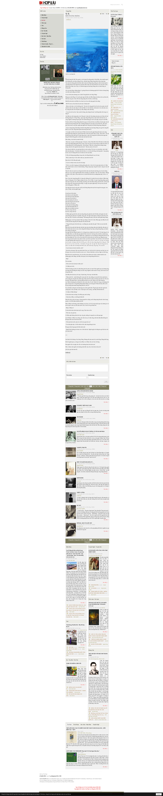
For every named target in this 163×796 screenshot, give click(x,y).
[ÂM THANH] (71, 420)
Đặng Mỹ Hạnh (80, 394)
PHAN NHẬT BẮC (72, 688)
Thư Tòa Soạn (114, 11)
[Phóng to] (68, 14)
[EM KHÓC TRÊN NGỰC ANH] (71, 408)
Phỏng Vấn (91, 650)
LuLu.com (60, 96)
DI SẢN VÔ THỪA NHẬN (96, 644)
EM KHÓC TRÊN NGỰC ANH (84, 405)
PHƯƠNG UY (80, 526)
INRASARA (42, 57)
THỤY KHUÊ (71, 611)
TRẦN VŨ (96, 719)
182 (88, 386)
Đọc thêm (106, 402)
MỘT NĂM (71, 647)
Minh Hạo (103, 607)
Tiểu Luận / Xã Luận (94, 599)
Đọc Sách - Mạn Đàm (86, 724)
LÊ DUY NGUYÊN (119, 69)
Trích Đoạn (76, 724)
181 (85, 386)
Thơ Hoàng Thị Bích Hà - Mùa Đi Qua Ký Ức (75, 625)
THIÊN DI (79, 420)
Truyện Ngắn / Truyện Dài (95, 547)
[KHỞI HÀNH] (71, 483)
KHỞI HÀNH (80, 478)
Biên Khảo (68, 547)
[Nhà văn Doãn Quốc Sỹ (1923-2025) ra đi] (117, 222)
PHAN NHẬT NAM (102, 719)
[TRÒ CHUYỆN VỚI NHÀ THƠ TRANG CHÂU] (94, 667)
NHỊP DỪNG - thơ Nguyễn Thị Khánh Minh (116, 109)
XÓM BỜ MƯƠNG (95, 584)
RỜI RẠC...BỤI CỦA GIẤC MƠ (84, 523)
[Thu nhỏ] (66, 14)
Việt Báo (117, 227)
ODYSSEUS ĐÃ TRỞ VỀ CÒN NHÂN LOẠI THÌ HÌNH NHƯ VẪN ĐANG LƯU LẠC (97, 604)
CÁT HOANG (94, 588)
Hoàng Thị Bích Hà (83, 630)
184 (93, 386)
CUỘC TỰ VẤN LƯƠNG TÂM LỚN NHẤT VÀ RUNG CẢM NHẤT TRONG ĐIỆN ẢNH (98, 636)
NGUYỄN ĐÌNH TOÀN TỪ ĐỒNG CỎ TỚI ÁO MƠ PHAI (90, 431)
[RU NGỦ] (71, 512)
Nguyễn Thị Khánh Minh (118, 110)
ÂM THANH (80, 417)
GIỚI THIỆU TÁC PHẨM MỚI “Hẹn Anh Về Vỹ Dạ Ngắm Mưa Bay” (82, 751)
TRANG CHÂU (101, 658)
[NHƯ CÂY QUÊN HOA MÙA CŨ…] (71, 468)
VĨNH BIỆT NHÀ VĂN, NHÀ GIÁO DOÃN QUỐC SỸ (117, 135)
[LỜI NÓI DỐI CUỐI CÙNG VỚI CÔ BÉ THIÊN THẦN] (94, 563)
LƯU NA (79, 481)
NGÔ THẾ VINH (80, 434)
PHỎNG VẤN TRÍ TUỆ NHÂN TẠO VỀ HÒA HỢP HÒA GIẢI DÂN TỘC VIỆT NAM (98, 710)
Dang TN (114, 117)
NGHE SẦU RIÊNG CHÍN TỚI (73, 663)
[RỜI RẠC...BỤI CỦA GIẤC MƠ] (71, 530)
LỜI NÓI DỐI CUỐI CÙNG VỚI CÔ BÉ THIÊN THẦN (98, 551)
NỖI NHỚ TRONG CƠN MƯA (116, 67)
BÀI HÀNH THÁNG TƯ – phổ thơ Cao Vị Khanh (117, 121)
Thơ (67, 621)
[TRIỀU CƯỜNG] (71, 497)
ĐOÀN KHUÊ (80, 450)
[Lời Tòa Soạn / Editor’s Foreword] (117, 21)
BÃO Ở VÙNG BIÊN (73, 649)
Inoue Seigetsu (43, 56)
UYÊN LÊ (68, 19)
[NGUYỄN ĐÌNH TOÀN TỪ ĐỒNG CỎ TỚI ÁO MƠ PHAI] (71, 436)
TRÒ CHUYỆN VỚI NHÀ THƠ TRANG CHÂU (98, 654)
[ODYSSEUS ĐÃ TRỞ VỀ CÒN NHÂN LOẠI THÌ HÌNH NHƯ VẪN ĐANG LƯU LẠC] (94, 617)
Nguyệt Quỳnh (93, 594)
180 (82, 386)
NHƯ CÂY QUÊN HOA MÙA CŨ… (85, 462)
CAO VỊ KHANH (118, 122)
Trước (103, 13)
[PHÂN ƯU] (117, 182)
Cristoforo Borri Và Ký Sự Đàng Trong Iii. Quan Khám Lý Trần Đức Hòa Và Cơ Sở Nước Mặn (76, 610)
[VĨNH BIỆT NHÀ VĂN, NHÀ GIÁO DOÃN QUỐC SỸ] (117, 145)
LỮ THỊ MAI (79, 408)
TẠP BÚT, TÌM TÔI (81, 447)
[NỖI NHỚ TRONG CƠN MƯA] (116, 79)
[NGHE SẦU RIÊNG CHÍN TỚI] (72, 671)
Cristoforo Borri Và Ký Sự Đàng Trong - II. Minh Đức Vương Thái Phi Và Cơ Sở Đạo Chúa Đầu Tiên (75, 615)
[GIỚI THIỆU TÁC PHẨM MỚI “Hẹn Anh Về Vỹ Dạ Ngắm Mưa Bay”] (72, 757)
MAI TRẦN (95, 716)
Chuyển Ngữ (96, 724)
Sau (106, 13)
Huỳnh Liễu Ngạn (81, 647)
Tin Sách (69, 724)
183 (90, 386)
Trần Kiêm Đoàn (83, 666)
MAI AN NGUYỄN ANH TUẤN (96, 555)
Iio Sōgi (41, 54)
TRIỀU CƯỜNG (81, 492)
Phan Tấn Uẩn (72, 695)
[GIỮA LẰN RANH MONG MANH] (71, 395)
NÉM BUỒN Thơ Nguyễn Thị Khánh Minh (115, 114)
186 (99, 386)
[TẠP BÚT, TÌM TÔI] (71, 452)
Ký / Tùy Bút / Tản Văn (72, 660)
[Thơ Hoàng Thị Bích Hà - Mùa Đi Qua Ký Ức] (72, 637)
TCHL (116, 150)
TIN (112, 130)
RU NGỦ (79, 505)
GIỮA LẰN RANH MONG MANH (85, 391)
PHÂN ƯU (116, 171)
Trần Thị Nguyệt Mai (94, 658)
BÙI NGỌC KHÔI (81, 508)
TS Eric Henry (89, 733)
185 (96, 386)
